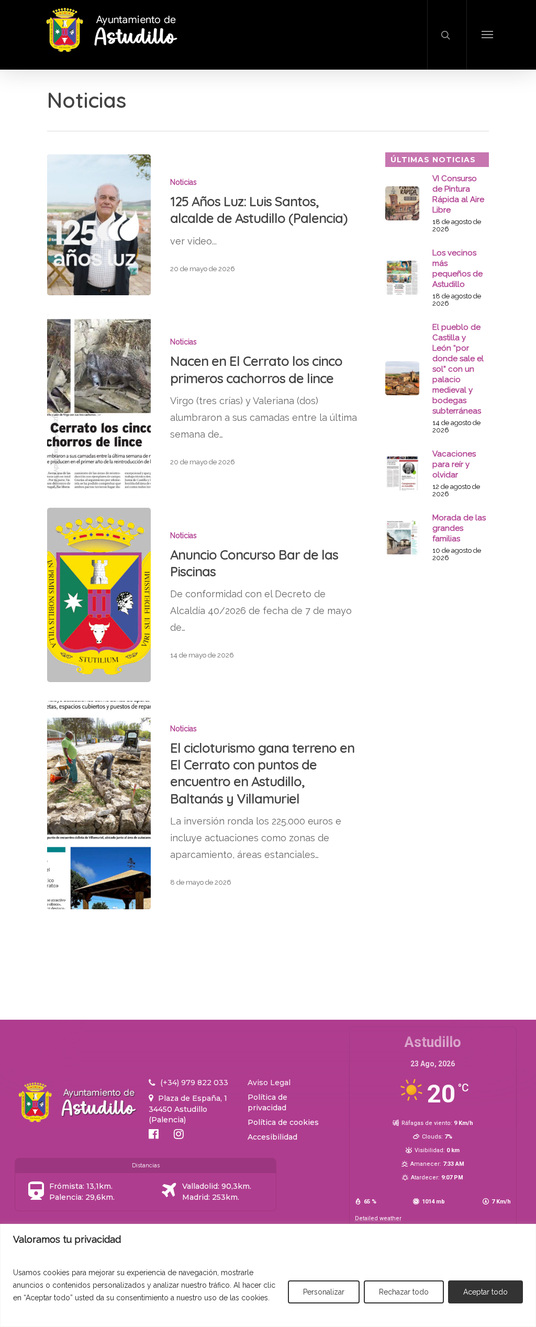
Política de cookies (283, 1122)
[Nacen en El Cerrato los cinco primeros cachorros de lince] (99, 401)
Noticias (183, 182)
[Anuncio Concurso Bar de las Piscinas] (99, 595)
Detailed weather (378, 1218)
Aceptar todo (485, 1292)
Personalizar (323, 1292)
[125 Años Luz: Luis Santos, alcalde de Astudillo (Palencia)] (99, 224)
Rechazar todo (404, 1292)
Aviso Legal (269, 1082)
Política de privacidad (267, 1102)
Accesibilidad (272, 1137)
